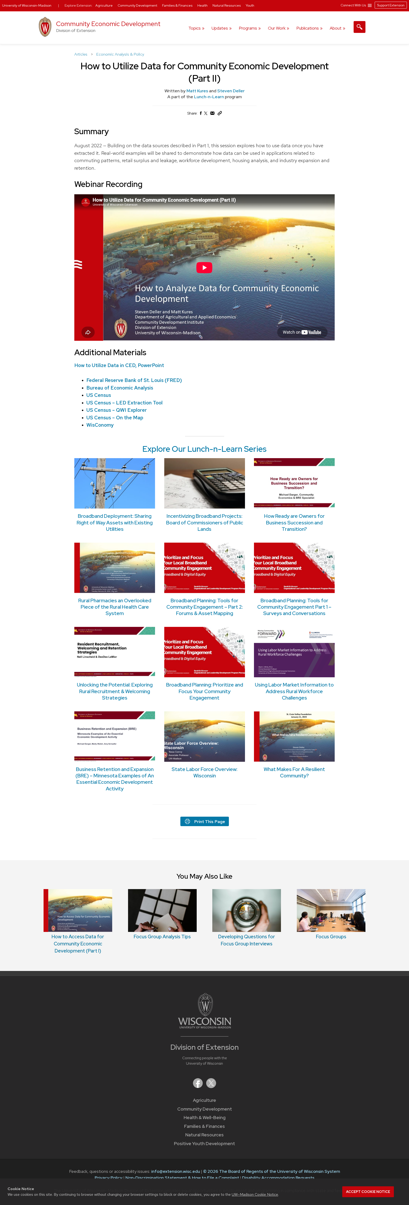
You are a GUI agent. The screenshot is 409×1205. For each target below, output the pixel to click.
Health (202, 5)
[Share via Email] (212, 114)
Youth (250, 5)
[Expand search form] (359, 27)
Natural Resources (204, 1135)
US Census (98, 395)
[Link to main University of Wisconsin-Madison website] (204, 1027)
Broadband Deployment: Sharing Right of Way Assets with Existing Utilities (115, 522)
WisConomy (100, 425)
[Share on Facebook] (200, 114)
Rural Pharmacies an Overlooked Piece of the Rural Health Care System (114, 607)
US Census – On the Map (114, 417)
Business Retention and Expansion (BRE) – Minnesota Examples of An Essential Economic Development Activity (115, 779)
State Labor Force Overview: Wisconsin (204, 772)
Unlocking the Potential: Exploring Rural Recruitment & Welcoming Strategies (115, 691)
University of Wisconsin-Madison (26, 5)
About (336, 28)
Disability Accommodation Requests (278, 1177)
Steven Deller (231, 90)
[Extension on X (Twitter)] (211, 1087)
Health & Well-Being (205, 1118)
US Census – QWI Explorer (116, 410)
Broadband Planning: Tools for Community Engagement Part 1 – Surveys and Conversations (294, 607)
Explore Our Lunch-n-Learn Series (204, 449)
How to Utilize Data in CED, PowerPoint (119, 365)
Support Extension (391, 5)
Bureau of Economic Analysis (119, 388)
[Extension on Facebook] (198, 1087)
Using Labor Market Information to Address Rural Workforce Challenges (294, 691)
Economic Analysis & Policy (120, 54)
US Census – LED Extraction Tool (124, 402)
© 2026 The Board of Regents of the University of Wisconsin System (271, 1171)
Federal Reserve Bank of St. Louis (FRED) (134, 380)
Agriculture (204, 1100)
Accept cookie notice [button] (368, 1191)
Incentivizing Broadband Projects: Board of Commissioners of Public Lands (204, 522)
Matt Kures (197, 90)
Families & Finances (204, 1126)
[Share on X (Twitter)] (206, 115)
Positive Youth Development (204, 1144)
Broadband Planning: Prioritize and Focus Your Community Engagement (204, 691)
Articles (81, 54)
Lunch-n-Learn (209, 96)
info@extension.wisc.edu (175, 1171)
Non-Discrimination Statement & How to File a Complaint (182, 1177)
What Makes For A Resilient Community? (294, 772)
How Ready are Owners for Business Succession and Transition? (294, 522)
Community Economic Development (108, 24)
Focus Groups (331, 937)
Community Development (204, 1109)
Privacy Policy (108, 1177)
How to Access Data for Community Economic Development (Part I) (78, 944)
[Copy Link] (220, 114)
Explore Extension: (79, 5)
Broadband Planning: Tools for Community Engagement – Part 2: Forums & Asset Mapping (204, 607)
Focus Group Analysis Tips (162, 937)
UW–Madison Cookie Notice (255, 1194)
